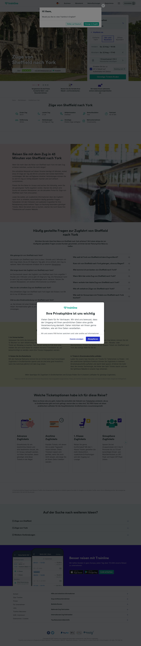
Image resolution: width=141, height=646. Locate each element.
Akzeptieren (93, 339)
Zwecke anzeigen (76, 339)
